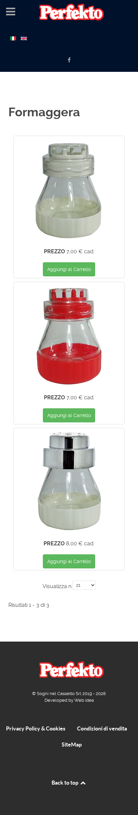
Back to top (65, 783)
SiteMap (72, 744)
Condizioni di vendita (102, 728)
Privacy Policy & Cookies (35, 728)
